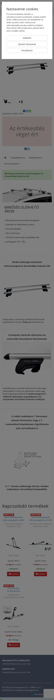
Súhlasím (27, 37)
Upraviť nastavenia (27, 44)
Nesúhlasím (27, 50)
